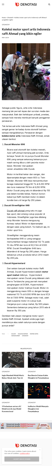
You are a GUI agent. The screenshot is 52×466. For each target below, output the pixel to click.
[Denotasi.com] (26, 4)
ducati (13, 333)
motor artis (34, 333)
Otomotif (10, 17)
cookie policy (25, 453)
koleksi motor (23, 333)
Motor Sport (15, 335)
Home (4, 17)
